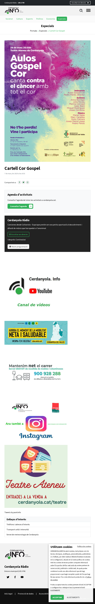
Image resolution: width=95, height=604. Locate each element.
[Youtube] (22, 577)
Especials (62, 19)
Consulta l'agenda (18, 206)
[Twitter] (8, 577)
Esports (29, 19)
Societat (9, 19)
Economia (50, 19)
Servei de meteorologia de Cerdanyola (22, 534)
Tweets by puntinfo (12, 512)
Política (39, 19)
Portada (33, 30)
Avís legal (8, 593)
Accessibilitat (44, 593)
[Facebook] (15, 577)
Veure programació (19, 246)
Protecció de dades (26, 593)
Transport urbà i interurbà (18, 529)
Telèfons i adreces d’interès (18, 524)
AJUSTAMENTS (73, 597)
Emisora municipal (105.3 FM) (14, 571)
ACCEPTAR (57, 597)
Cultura (19, 19)
